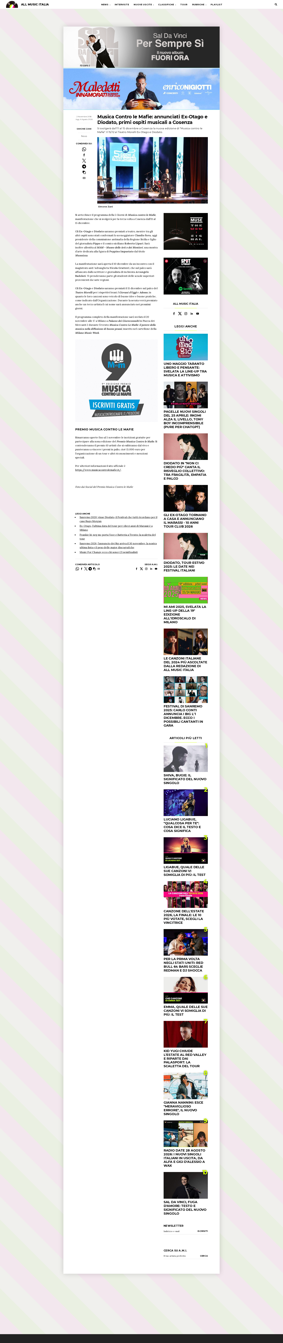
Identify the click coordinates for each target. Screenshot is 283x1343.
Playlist (216, 4)
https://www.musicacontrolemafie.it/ (98, 470)
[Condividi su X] (84, 161)
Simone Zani (84, 129)
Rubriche (198, 4)
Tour (183, 4)
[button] (84, 172)
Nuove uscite (143, 4)
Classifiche (166, 4)
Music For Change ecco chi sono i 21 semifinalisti (109, 552)
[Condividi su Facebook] (84, 155)
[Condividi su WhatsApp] (84, 149)
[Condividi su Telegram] (84, 166)
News (104, 4)
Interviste (122, 4)
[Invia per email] (84, 178)
